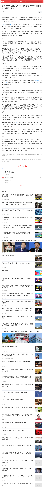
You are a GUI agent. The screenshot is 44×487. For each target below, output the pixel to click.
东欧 (11, 24)
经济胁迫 (37, 80)
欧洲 (25, 93)
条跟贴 (22, 185)
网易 (3, 1)
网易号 (7, 1)
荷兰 (17, 122)
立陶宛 (4, 24)
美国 (7, 82)
